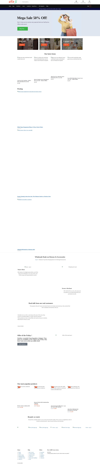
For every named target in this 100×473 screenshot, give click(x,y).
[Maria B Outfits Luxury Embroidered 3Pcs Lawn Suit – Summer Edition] (41, 67)
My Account (76, 2)
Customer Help (83, 2)
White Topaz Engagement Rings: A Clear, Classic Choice (30, 127)
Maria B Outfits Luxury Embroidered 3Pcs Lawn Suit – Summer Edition (41, 80)
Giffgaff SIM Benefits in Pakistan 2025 (26, 249)
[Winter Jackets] (72, 44)
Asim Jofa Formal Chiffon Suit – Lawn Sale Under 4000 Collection (58, 406)
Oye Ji (36, 259)
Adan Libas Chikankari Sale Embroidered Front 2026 (73, 410)
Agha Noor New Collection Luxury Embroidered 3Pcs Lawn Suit (57, 77)
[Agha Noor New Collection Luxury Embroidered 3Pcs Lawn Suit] (58, 66)
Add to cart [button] (25, 85)
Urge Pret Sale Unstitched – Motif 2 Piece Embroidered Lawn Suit (24, 81)
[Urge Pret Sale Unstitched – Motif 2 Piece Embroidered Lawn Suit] (24, 68)
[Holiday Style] (49, 44)
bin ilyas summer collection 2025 (23, 405)
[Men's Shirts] (27, 44)
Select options (41, 408)
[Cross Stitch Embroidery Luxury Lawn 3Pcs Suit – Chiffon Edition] (75, 67)
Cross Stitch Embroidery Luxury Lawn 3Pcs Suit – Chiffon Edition (75, 79)
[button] (89, 6)
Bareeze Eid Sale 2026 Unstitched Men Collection (41, 403)
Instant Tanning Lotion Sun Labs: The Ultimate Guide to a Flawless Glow (34, 196)
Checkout (89, 2)
